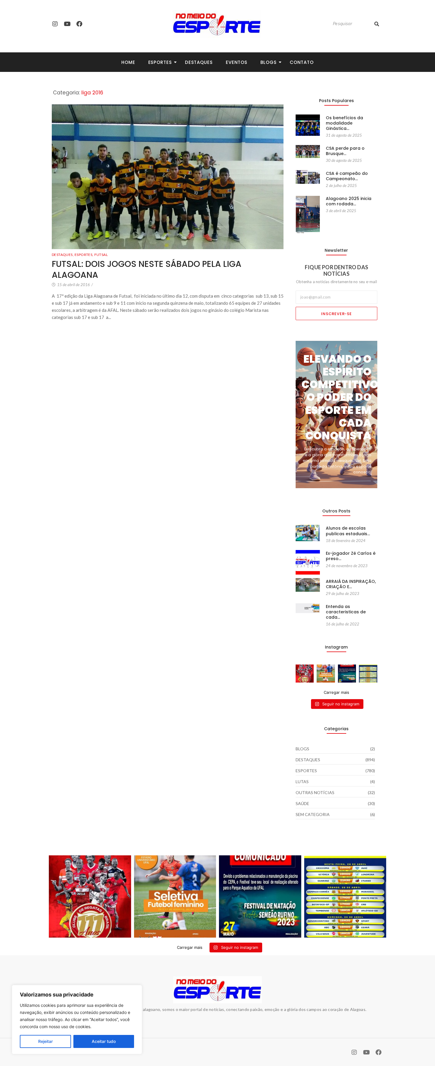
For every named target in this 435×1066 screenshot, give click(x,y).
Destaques (199, 62)
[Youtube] (67, 24)
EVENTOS (236, 62)
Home (128, 62)
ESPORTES (84, 254)
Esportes (160, 62)
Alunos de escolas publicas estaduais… (348, 530)
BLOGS (268, 62)
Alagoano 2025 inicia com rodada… (348, 201)
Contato (302, 62)
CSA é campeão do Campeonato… (347, 176)
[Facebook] (79, 24)
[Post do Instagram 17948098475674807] (326, 674)
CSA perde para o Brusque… (345, 151)
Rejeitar (45, 1041)
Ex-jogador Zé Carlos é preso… (351, 556)
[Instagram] (55, 24)
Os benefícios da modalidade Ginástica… (344, 123)
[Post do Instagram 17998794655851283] (347, 674)
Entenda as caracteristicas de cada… (346, 612)
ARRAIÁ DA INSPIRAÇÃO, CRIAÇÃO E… (351, 584)
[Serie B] (368, 674)
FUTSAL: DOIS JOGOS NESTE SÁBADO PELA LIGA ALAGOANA (146, 269)
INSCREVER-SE (336, 314)
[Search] (376, 24)
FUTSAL (101, 254)
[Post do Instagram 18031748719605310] (305, 674)
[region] (77, 1019)
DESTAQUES (63, 254)
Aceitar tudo (104, 1041)
